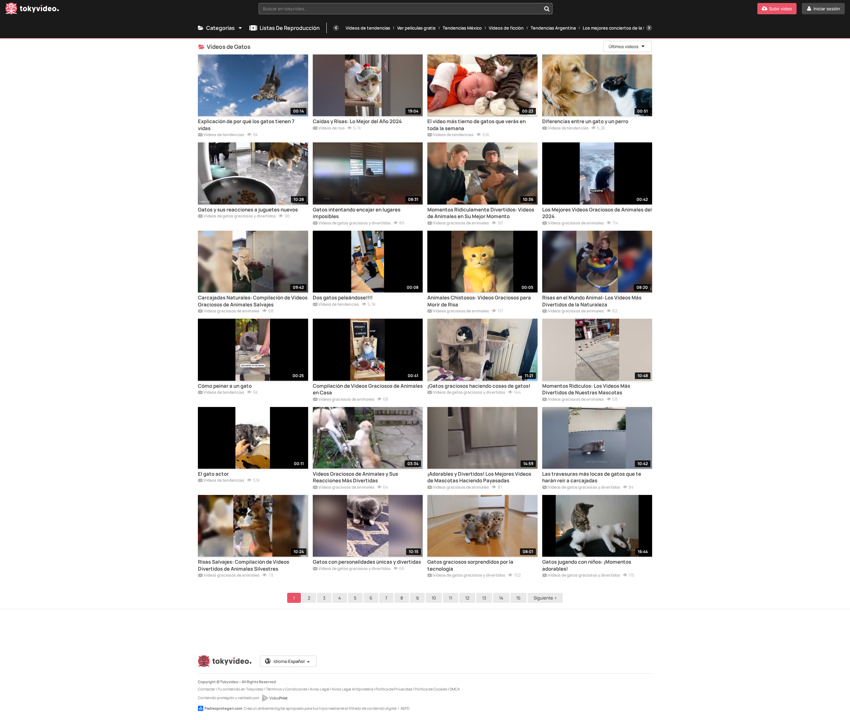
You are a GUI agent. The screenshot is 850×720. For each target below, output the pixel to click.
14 (501, 598)
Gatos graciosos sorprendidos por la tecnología (470, 565)
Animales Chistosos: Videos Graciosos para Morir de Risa (479, 301)
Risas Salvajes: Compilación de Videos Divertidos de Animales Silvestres (243, 565)
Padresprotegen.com (223, 708)
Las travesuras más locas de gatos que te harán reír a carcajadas (591, 477)
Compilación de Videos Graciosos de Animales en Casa (368, 389)
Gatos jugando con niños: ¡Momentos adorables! (586, 565)
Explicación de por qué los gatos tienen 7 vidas (246, 124)
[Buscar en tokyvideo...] (546, 8)
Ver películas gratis (416, 28)
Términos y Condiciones (286, 688)
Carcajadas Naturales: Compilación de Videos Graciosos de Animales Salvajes (252, 301)
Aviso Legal (319, 688)
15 (518, 598)
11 (450, 598)
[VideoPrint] (274, 698)
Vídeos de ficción (506, 28)
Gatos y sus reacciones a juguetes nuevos (248, 209)
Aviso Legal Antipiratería (352, 688)
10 (434, 598)
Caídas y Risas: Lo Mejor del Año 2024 (357, 121)
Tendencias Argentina (553, 28)
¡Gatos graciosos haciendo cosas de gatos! (478, 386)
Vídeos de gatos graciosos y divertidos (239, 216)
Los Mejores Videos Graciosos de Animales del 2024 (597, 213)
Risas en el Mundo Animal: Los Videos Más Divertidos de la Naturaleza (591, 301)
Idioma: (289, 661)
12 (467, 598)
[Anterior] (336, 28)
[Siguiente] (649, 28)
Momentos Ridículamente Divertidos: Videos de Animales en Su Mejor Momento (480, 213)
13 (484, 598)
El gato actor (213, 474)
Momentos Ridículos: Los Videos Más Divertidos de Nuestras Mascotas (586, 389)
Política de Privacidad (394, 688)
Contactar (206, 688)
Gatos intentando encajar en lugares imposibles (356, 213)
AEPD (404, 708)
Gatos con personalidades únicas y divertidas (367, 562)
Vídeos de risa (331, 128)
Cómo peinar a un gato (225, 386)
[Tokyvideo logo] (32, 10)
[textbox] (400, 8)
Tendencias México (462, 28)
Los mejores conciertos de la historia (620, 28)
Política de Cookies (431, 688)
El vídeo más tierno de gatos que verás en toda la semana (476, 124)
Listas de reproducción (290, 28)
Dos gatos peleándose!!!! (343, 297)
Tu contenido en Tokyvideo (240, 688)
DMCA (455, 688)
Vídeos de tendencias (368, 28)
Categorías (220, 28)
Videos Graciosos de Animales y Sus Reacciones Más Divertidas (355, 477)
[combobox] (405, 8)
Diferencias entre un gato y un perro (585, 121)
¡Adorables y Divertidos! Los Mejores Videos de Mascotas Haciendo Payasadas (479, 477)
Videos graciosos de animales (460, 223)
